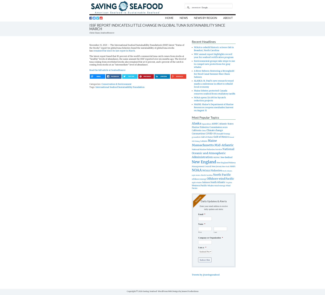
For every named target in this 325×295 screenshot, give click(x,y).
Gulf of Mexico (221, 137)
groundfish (196, 137)
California (196, 130)
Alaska (196, 123)
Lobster (203, 141)
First (200, 232)
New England (204, 162)
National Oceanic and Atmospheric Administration (213, 153)
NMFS (232, 166)
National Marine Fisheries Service (207, 149)
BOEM (225, 127)
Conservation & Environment (116, 84)
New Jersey (217, 166)
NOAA (197, 170)
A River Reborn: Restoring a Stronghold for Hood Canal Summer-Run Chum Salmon (214, 74)
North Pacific (222, 174)
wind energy (219, 186)
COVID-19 (211, 133)
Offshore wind (216, 178)
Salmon (206, 182)
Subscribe (205, 260)
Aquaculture (206, 124)
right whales (197, 182)
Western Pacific (199, 185)
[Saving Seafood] (126, 13)
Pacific (229, 178)
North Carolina (207, 175)
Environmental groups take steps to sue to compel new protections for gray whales (214, 64)
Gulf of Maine (207, 137)
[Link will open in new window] (90, 18)
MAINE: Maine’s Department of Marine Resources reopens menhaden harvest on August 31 (213, 107)
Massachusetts (203, 145)
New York (225, 166)
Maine (212, 140)
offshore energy (199, 179)
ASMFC (215, 124)
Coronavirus (198, 133)
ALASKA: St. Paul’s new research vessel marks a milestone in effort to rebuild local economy (214, 83)
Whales (210, 185)
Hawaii (231, 137)
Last (215, 232)
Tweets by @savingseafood (206, 274)
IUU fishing (196, 141)
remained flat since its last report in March (114, 51)
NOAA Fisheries (212, 170)
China (204, 130)
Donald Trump (223, 134)
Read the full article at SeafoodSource (107, 70)
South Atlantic (217, 182)
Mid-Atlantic (224, 145)
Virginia (229, 182)
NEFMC (216, 157)
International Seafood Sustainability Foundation (119, 87)
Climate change (214, 130)
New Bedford (226, 157)
